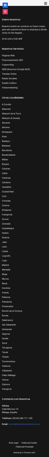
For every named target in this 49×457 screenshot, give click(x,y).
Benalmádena (8, 155)
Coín (4, 196)
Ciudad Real (8, 191)
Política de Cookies (29, 443)
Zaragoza (6, 389)
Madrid (5, 265)
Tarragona (7, 347)
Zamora (6, 384)
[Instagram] (5, 11)
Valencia (6, 366)
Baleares (6, 145)
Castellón (6, 187)
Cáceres (6, 168)
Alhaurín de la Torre (11, 113)
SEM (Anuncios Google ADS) (16, 69)
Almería (6, 127)
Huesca (5, 237)
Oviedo (5, 292)
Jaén (4, 242)
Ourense (6, 288)
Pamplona (7, 301)
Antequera (7, 132)
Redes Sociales (9, 78)
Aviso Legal (13, 443)
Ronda (5, 315)
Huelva (5, 233)
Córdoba (6, 200)
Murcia (5, 278)
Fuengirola (7, 214)
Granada (6, 223)
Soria (4, 343)
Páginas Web (8, 55)
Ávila (4, 136)
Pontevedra (7, 306)
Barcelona (7, 150)
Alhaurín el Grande (11, 118)
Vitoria (5, 379)
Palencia (6, 297)
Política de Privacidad (24, 447)
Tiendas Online (9, 74)
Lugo (4, 260)
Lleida (5, 251)
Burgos (5, 164)
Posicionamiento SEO (12, 60)
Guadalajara (8, 228)
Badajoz (6, 141)
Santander (7, 329)
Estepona (6, 210)
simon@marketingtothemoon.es (24, 424)
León (4, 246)
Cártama (6, 182)
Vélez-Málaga (8, 375)
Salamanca (7, 320)
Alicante (6, 122)
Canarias (6, 178)
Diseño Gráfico (9, 83)
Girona (5, 219)
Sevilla (5, 338)
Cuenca (5, 205)
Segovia (6, 334)
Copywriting (8, 64)
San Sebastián (9, 324)
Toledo (5, 357)
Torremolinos (8, 361)
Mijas (4, 274)
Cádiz (5, 173)
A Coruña (6, 104)
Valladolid (7, 370)
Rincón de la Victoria (12, 311)
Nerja (4, 283)
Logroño (6, 256)
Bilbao (5, 159)
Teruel (5, 352)
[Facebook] (5, 5)
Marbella (6, 269)
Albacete (6, 109)
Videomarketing (10, 87)
